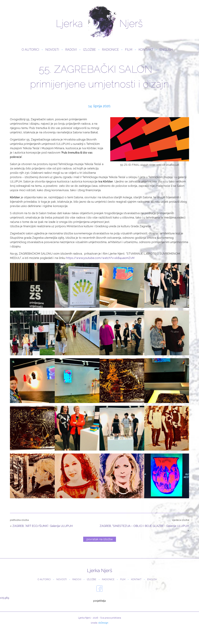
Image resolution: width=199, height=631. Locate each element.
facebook (99, 588)
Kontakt (146, 49)
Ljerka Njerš (99, 22)
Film (128, 49)
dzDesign (103, 622)
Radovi (71, 49)
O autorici (30, 49)
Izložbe (89, 49)
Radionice (110, 49)
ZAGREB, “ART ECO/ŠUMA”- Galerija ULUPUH (42, 525)
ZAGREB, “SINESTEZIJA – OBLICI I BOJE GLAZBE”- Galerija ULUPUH (144, 525)
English (166, 49)
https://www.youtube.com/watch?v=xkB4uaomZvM (100, 258)
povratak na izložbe (99, 539)
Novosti (52, 49)
